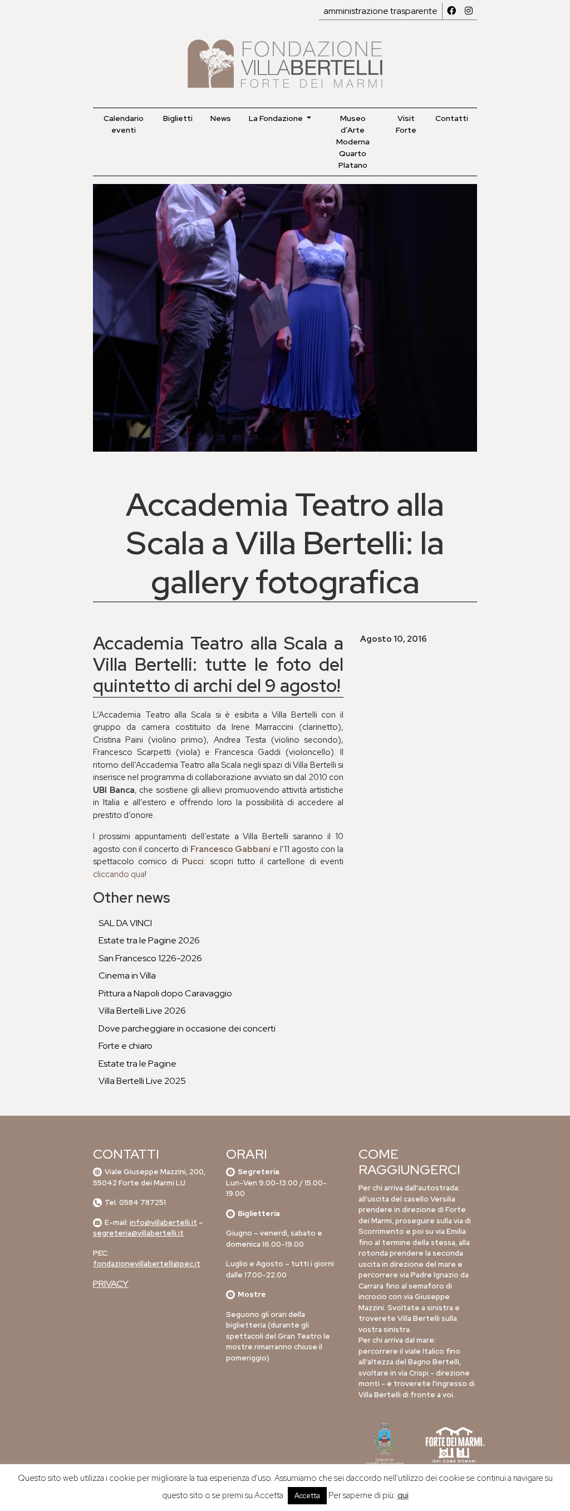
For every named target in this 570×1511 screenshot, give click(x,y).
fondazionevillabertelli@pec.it (146, 1263)
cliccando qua (119, 874)
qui (403, 1495)
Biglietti (178, 118)
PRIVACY (111, 1284)
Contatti (451, 118)
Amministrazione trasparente (380, 11)
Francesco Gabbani (230, 849)
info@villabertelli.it (163, 1222)
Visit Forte (406, 124)
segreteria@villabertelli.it (138, 1233)
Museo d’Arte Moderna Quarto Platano (353, 141)
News (220, 118)
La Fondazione (276, 118)
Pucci (193, 861)
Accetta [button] (307, 1495)
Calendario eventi (124, 124)
